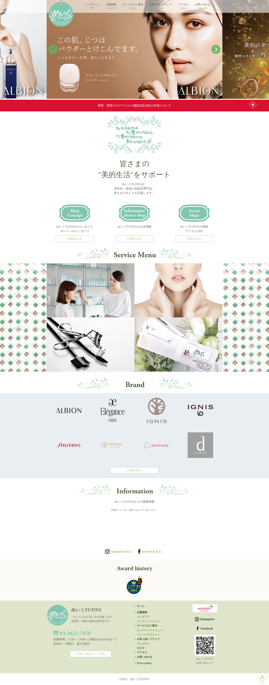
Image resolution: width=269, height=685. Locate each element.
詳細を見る (134, 470)
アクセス (184, 6)
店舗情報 (111, 6)
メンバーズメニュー (148, 634)
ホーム (141, 606)
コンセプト (143, 616)
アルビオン (143, 643)
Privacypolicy (144, 663)
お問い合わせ (202, 6)
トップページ (92, 6)
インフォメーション (148, 621)
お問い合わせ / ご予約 (90, 653)
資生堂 (141, 648)
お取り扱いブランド (160, 6)
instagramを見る (120, 551)
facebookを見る (150, 551)
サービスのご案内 (133, 6)
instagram (137, 510)
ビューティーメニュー (149, 630)
